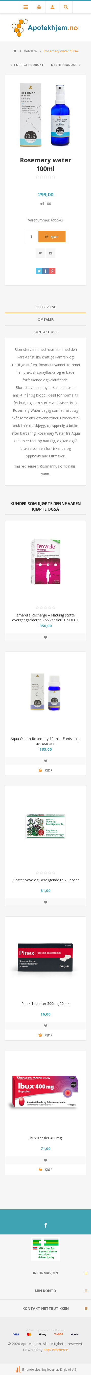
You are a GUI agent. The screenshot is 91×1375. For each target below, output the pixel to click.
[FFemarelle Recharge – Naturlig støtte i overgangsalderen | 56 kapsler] (45, 561)
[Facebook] (45, 1225)
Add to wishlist (40, 253)
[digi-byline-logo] (18, 1369)
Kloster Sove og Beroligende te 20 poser (45, 880)
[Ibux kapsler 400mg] (45, 1091)
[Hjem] (14, 51)
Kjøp (54, 236)
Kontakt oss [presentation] (45, 332)
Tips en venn (50, 253)
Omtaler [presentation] (46, 319)
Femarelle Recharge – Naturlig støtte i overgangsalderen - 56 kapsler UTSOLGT (45, 617)
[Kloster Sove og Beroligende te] (45, 826)
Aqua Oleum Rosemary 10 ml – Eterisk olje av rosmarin (46, 741)
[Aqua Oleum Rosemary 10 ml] (45, 692)
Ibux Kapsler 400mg (45, 1138)
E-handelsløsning (34, 1369)
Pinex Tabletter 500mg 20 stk (45, 1003)
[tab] (45, 307)
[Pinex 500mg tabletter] (45, 957)
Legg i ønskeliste (45, 637)
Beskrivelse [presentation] (45, 307)
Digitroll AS (68, 1369)
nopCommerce (55, 1349)
